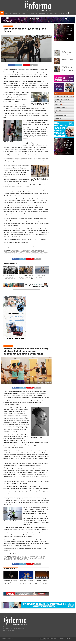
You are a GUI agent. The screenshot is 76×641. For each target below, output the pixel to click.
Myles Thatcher (23, 252)
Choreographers (60, 113)
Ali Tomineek (15, 250)
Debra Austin (18, 557)
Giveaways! (22, 13)
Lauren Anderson (37, 557)
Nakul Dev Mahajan (33, 252)
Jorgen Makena (14, 252)
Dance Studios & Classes (62, 99)
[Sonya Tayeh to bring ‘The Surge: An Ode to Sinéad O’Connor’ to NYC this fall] (26, 274)
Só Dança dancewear (27, 253)
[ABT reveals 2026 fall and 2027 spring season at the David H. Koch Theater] (42, 578)
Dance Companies (60, 115)
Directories (43, 639)
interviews (6, 252)
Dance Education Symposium (35, 556)
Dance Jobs (58, 118)
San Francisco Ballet (9, 253)
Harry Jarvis (19, 251)
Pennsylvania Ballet (9, 559)
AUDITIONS (8, 13)
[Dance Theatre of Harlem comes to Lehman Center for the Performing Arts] (26, 578)
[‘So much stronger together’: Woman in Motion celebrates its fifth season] (10, 274)
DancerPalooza (9, 72)
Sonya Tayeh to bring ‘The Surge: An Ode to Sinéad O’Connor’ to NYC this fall (26, 277)
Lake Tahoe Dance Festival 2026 (40, 276)
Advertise (61, 13)
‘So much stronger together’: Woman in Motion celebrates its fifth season (10, 278)
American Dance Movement (15, 232)
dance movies (31, 250)
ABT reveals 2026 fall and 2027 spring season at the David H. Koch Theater (42, 582)
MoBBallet (12, 558)
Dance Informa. (24, 246)
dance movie (23, 250)
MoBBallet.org (17, 420)
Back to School (59, 102)
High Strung (26, 251)
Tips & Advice (30, 13)
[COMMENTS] (41, 64)
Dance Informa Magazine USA (46, 638)
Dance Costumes (60, 107)
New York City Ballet (38, 558)
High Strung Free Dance (24, 69)
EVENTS (15, 13)
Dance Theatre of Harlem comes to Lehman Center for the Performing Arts (26, 582)
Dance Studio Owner (42, 13)
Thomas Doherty (38, 253)
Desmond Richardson (9, 251)
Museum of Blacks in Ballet (23, 558)
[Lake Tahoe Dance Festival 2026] (42, 274)
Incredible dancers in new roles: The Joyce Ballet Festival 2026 (10, 582)
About (55, 638)
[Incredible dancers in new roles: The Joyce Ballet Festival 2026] (10, 578)
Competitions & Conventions (64, 96)
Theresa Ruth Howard (21, 559)
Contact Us (53, 13)
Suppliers (58, 104)
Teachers (58, 110)
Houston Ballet (26, 557)
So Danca (18, 253)
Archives (68, 638)
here (18, 236)
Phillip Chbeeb (44, 252)
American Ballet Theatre (19, 556)
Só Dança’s (42, 71)
